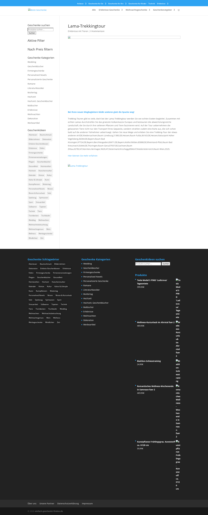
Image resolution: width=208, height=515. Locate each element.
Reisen (50, 189)
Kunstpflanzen (34, 184)
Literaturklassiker (36, 88)
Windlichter (33, 238)
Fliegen (31, 162)
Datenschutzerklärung (68, 503)
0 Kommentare (97, 31)
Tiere (40, 211)
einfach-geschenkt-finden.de (49, 511)
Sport (31, 202)
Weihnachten (34, 114)
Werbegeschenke (45, 233)
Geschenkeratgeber (162, 10)
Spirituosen (43, 197)
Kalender (32, 175)
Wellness (32, 233)
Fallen (42, 148)
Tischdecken (33, 215)
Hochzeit (32, 96)
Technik (151, 4)
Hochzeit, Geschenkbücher (40, 101)
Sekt (49, 193)
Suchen (32, 33)
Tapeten (42, 206)
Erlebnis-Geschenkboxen (38, 144)
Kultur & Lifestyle (35, 179)
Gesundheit (33, 166)
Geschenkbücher (36, 66)
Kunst (47, 179)
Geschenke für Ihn (116, 4)
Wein (48, 229)
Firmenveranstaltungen (38, 157)
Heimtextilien (46, 166)
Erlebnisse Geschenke (109, 10)
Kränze (41, 175)
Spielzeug (32, 197)
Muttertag (32, 92)
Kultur (49, 175)
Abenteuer (33, 135)
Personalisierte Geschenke (40, 79)
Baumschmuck (46, 135)
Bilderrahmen (34, 139)
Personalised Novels (37, 75)
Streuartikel (40, 202)
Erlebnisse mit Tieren (78, 31)
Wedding (32, 62)
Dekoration (33, 118)
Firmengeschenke (36, 70)
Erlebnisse (161, 4)
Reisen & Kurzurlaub (37, 193)
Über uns (32, 503)
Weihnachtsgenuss (36, 229)
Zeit (41, 238)
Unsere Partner (46, 503)
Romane (31, 83)
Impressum (87, 503)
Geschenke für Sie (95, 4)
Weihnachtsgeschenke (136, 10)
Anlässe (80, 4)
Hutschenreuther (45, 170)
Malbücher (33, 105)
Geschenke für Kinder (137, 4)
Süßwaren (33, 206)
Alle (94, 10)
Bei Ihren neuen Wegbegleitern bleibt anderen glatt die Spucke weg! (101, 112)
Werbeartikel (34, 123)
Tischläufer (45, 215)
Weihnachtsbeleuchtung (38, 224)
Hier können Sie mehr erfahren (82, 155)
